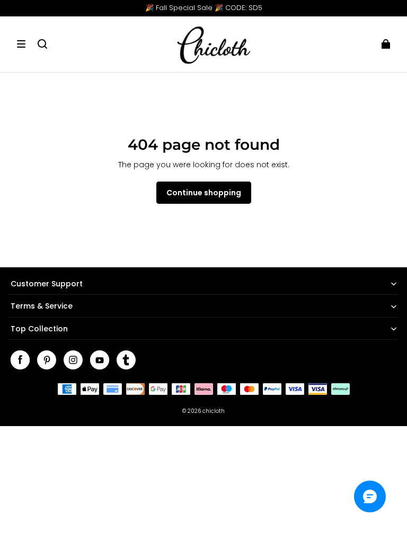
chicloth (213, 411)
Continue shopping (203, 192)
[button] (21, 44)
